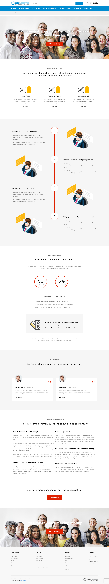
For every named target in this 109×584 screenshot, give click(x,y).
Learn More (25, 106)
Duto (37, 562)
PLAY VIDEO (18, 397)
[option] (32, 389)
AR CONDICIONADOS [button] (50, 8)
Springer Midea (69, 558)
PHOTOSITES (23, 580)
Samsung (67, 556)
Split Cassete (39, 558)
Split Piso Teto (39, 560)
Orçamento (90, 8)
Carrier (67, 569)
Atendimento (93, 2)
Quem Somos (25, 8)
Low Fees (26, 96)
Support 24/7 (83, 96)
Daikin (67, 567)
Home (14, 8)
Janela (37, 565)
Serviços (13, 560)
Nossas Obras (66, 8)
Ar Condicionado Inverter (42, 567)
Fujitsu (67, 562)
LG (66, 560)
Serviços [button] (37, 8)
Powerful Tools (54, 96)
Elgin (66, 565)
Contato (78, 8)
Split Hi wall (39, 556)
